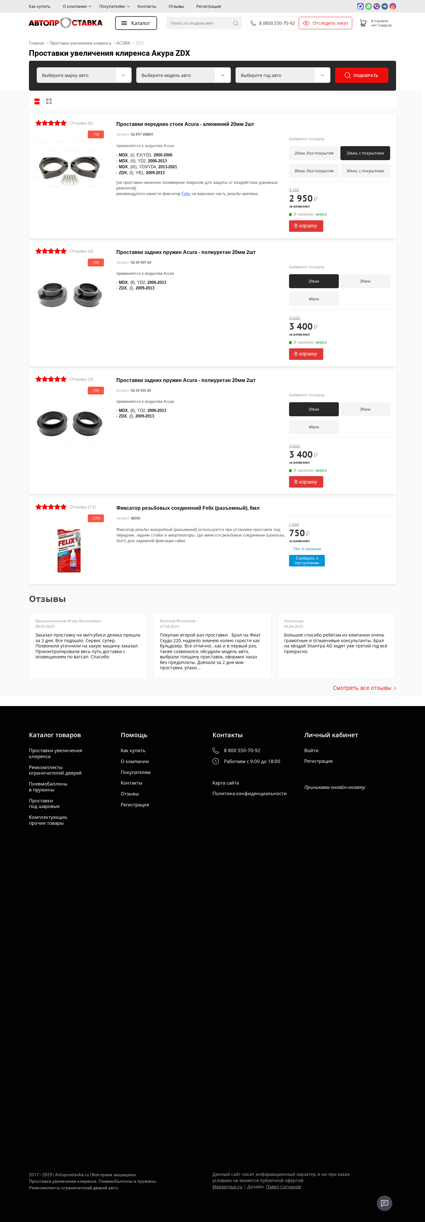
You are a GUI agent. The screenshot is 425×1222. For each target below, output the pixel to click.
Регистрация (208, 6)
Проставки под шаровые (44, 803)
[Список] (37, 101)
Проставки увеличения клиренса (55, 753)
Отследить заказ (330, 23)
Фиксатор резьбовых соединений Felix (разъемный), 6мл (187, 508)
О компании (75, 6)
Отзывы (176, 6)
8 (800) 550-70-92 (277, 23)
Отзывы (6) (81, 123)
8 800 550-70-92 (242, 750)
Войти (311, 750)
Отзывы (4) (81, 251)
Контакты (147, 6)
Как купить (39, 6)
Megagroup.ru (227, 1187)
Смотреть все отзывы (362, 687)
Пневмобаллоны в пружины (48, 787)
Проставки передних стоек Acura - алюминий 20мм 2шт (185, 124)
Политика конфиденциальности (250, 793)
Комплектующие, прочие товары (48, 820)
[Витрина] (48, 101)
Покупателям (112, 6)
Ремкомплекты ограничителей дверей (55, 770)
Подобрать (365, 75)
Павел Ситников (283, 1187)
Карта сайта (226, 783)
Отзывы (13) (83, 506)
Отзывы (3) (81, 379)
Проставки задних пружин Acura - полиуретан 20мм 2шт (186, 252)
